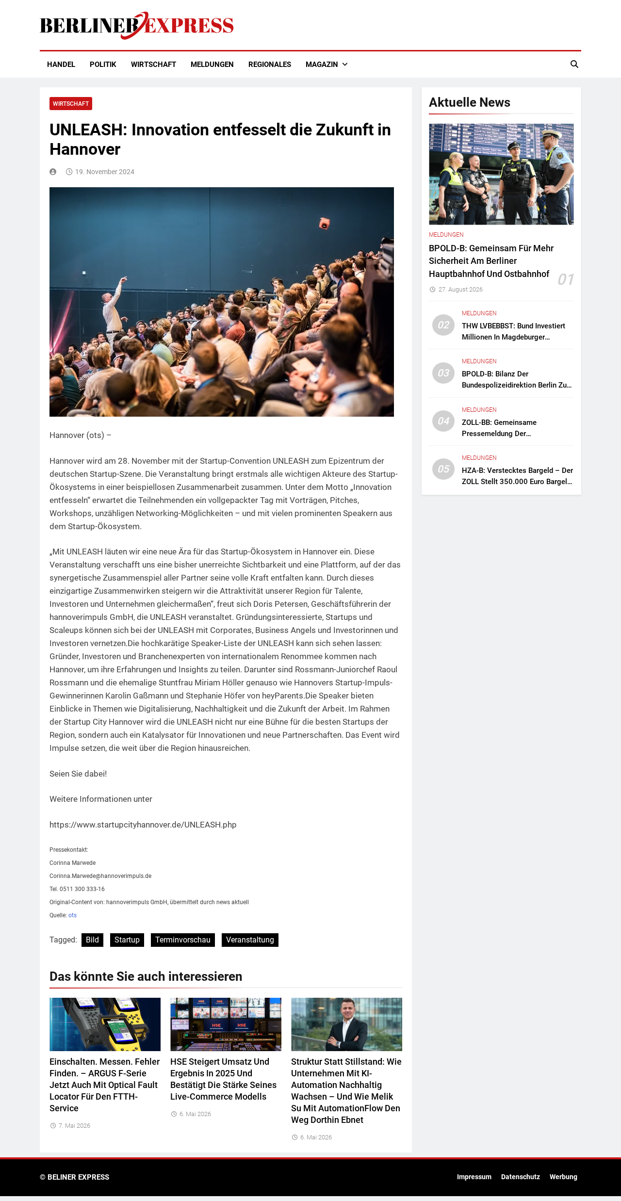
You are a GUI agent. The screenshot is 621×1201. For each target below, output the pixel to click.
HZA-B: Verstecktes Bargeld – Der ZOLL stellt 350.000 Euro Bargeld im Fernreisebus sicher (517, 481)
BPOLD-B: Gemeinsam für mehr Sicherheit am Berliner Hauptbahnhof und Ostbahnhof (491, 261)
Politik (103, 64)
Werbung (563, 1177)
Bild (92, 939)
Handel (61, 64)
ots (72, 915)
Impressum (474, 1177)
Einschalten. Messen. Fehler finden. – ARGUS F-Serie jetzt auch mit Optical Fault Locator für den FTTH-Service (104, 1085)
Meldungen (212, 64)
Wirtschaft (153, 64)
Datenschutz (520, 1177)
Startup (127, 939)
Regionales (269, 64)
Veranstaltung (250, 939)
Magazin (322, 64)
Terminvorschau (183, 939)
